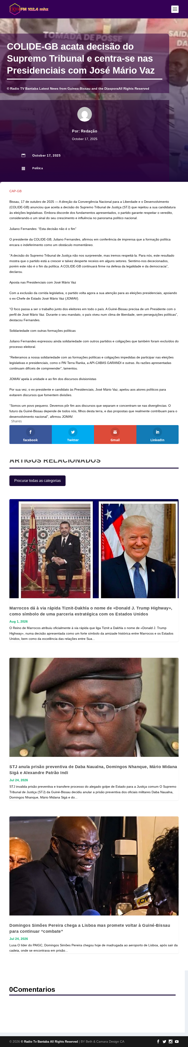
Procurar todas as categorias (37, 481)
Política (37, 168)
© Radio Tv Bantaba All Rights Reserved (49, 1041)
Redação (89, 131)
